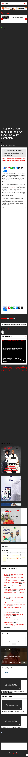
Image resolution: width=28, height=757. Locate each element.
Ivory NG (8, 4)
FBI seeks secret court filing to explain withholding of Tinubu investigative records (17, 18)
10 (4, 557)
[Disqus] (14, 388)
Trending (5, 13)
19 (10, 558)
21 (17, 558)
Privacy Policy (15, 753)
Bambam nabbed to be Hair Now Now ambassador (14, 164)
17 (4, 558)
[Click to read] (14, 345)
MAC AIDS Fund (12, 187)
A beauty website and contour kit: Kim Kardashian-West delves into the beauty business (13, 360)
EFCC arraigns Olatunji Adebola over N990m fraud (14, 585)
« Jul (3, 562)
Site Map (11, 753)
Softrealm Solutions (22, 752)
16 (23, 557)
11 (7, 557)
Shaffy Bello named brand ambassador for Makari (14, 158)
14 (17, 557)
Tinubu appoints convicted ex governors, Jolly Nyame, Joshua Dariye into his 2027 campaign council (13, 574)
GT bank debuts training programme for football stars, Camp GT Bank (6, 369)
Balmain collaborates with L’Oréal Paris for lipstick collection (21, 369)
